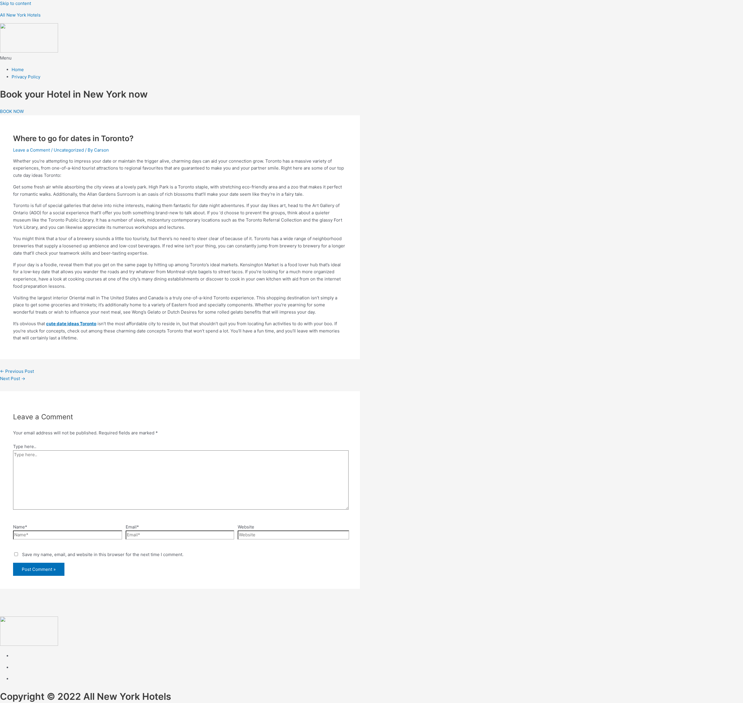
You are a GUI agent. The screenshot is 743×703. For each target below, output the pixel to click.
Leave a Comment (31, 150)
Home (18, 69)
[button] (371, 58)
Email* (132, 527)
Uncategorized (69, 150)
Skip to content (15, 3)
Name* (20, 527)
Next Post (12, 378)
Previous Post (17, 371)
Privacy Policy (26, 77)
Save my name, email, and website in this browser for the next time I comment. (102, 554)
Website (246, 527)
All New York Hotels (20, 15)
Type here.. (24, 446)
